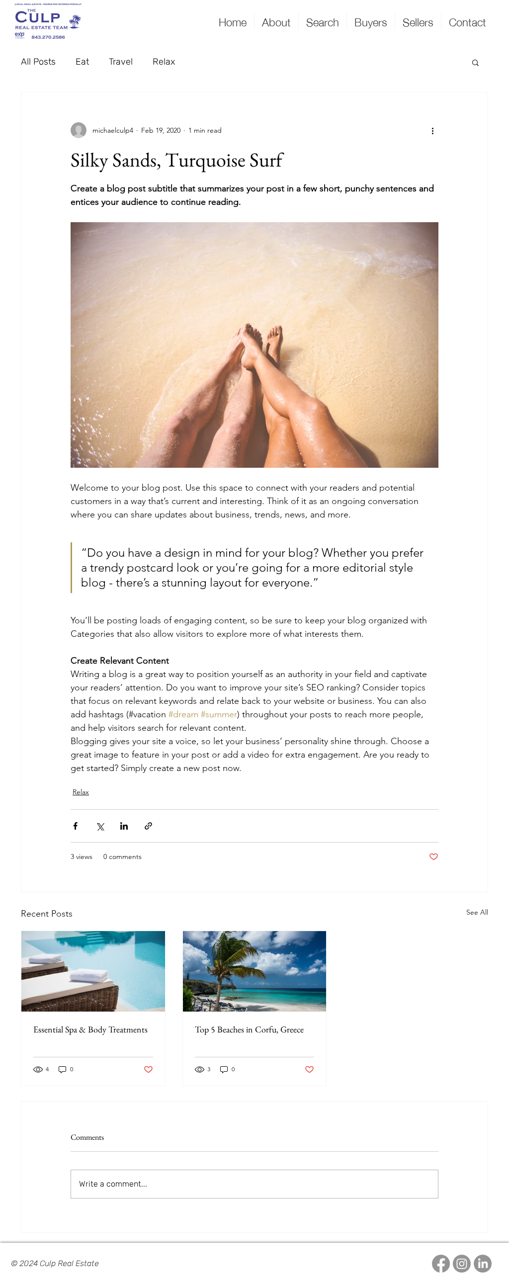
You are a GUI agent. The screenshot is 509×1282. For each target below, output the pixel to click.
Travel (121, 61)
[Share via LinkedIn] (124, 826)
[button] (475, 62)
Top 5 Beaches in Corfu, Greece (249, 1029)
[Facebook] (441, 1264)
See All (477, 912)
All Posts (38, 61)
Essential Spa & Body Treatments (90, 1029)
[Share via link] (148, 826)
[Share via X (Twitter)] (99, 826)
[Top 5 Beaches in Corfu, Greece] (255, 971)
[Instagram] (462, 1264)
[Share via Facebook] (75, 826)
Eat (82, 61)
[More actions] (432, 130)
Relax (164, 61)
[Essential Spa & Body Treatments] (93, 971)
